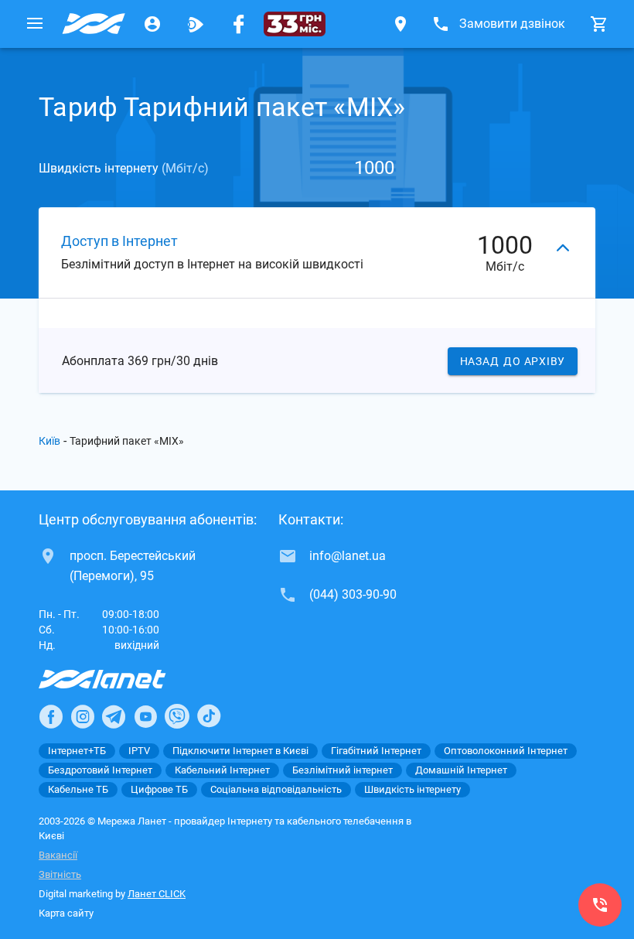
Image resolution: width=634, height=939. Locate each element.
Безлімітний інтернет (342, 770)
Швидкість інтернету (412, 789)
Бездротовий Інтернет (100, 770)
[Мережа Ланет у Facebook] (239, 24)
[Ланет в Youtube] (145, 716)
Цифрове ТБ (159, 789)
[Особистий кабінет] (152, 24)
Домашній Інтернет (461, 770)
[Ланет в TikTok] (208, 716)
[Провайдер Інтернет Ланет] (120, 679)
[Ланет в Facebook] (51, 716)
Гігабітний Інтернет (376, 750)
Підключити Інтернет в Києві (240, 750)
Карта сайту (66, 913)
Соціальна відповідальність (276, 789)
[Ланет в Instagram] (82, 716)
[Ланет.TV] (195, 24)
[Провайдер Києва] (93, 24)
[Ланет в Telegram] (113, 716)
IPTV (139, 750)
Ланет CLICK (157, 894)
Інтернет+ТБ (77, 750)
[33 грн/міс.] (295, 24)
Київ (49, 441)
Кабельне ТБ (78, 789)
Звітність (60, 874)
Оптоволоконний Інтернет (506, 750)
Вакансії (58, 855)
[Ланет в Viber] (177, 716)
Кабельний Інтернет (222, 770)
